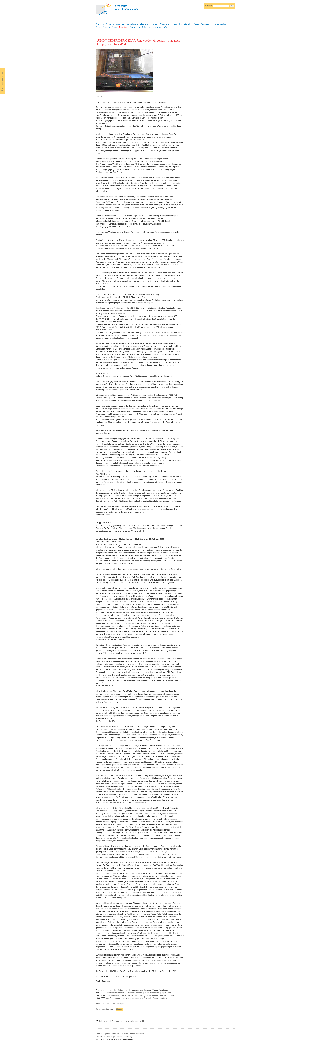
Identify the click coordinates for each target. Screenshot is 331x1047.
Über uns (115, 1034)
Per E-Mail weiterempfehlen (135, 1021)
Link (142, 531)
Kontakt (99, 1036)
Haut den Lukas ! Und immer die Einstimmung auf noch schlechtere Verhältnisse (140, 995)
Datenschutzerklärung (123, 1036)
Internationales (185, 24)
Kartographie (206, 24)
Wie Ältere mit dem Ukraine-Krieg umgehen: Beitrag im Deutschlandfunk (136, 998)
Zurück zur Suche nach (109, 1009)
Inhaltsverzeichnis (136, 1034)
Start (108, 1034)
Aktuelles (124, 1034)
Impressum (108, 1036)
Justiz (196, 24)
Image (174, 24)
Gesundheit (165, 24)
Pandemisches (220, 24)
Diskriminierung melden (2, 81)
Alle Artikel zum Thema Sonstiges (110, 1003)
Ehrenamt (144, 24)
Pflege (98, 27)
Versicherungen (155, 27)
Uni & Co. (142, 27)
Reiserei (106, 27)
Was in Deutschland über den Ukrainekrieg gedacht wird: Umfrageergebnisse (138, 993)
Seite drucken (116, 1021)
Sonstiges (123, 27)
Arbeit (108, 24)
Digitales (116, 24)
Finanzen (154, 24)
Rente (114, 27)
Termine (133, 27)
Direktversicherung (130, 24)
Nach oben (102, 1021)
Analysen (100, 24)
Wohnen (167, 27)
